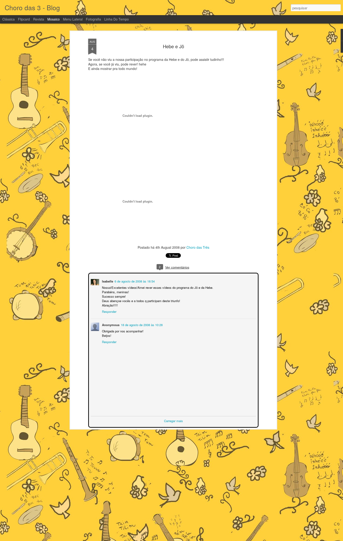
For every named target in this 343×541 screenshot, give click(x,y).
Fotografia (93, 19)
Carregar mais (173, 420)
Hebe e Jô (173, 46)
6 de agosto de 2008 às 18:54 (134, 281)
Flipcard (24, 19)
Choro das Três (197, 247)
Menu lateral (73, 19)
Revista (38, 19)
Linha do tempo (116, 19)
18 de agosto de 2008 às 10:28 (141, 324)
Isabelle (107, 281)
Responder (109, 311)
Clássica (8, 19)
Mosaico (53, 19)
